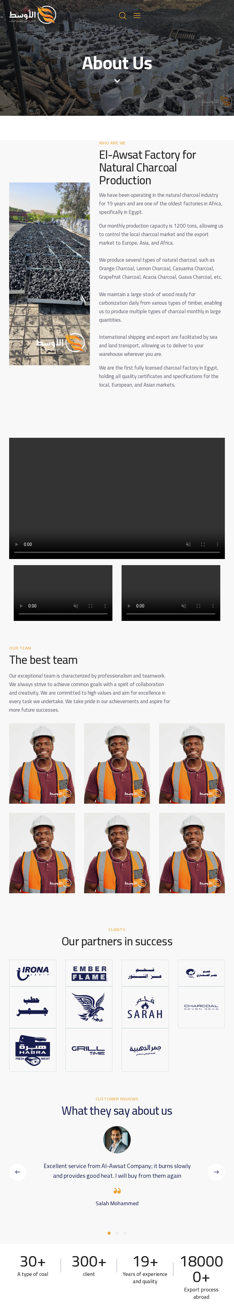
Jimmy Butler (31, 775)
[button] (17, 1172)
